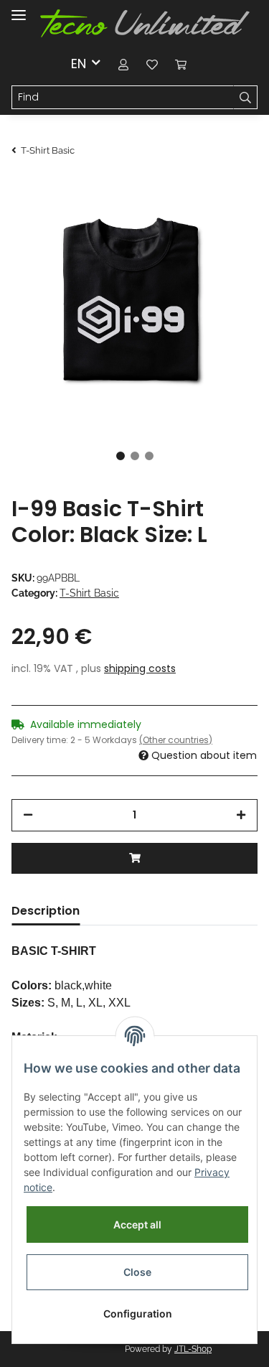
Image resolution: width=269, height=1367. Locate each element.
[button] (123, 63)
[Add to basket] (134, 858)
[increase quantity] (241, 815)
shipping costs (140, 668)
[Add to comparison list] (190, 214)
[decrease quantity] (28, 815)
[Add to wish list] (227, 214)
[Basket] (180, 63)
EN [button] (78, 64)
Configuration (137, 1313)
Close (137, 1272)
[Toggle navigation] (18, 9)
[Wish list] (152, 63)
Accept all (137, 1224)
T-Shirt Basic (89, 593)
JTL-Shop (193, 1349)
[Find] (245, 97)
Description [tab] (45, 910)
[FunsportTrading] (145, 23)
